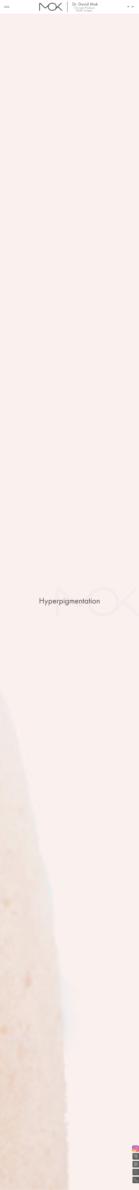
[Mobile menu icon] (7, 6)
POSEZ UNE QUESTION (135, 1172)
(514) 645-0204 (135, 1180)
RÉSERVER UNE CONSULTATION (135, 1164)
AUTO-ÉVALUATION (135, 1156)
